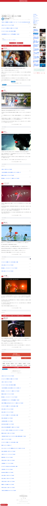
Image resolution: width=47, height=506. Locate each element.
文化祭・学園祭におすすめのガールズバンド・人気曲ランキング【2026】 (15, 404)
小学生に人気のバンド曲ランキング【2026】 (15, 482)
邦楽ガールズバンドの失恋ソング (6, 445)
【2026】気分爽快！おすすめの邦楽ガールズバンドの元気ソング (11, 172)
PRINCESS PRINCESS (6, 49)
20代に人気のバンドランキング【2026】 (15, 266)
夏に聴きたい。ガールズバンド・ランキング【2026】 (15, 269)
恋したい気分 (7, 363)
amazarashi (5, 132)
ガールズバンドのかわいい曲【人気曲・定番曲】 (15, 32)
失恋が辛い (24, 363)
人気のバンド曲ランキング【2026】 (15, 170)
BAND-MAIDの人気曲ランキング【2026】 (15, 425)
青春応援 (4, 363)
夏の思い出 (12, 363)
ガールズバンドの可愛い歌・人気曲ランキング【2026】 (9, 28)
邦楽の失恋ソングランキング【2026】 (15, 458)
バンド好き (28, 363)
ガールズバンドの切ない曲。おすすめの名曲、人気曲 (9, 466)
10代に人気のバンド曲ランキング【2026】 (15, 476)
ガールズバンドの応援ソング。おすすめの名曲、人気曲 (15, 416)
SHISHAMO (4, 365)
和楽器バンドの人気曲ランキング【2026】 (15, 485)
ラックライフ (5, 223)
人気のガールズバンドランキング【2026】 (15, 26)
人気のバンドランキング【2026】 (15, 440)
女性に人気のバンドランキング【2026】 (15, 272)
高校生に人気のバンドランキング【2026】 (15, 176)
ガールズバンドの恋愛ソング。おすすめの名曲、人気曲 (15, 263)
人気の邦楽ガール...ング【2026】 (10, 14)
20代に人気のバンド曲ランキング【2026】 (15, 479)
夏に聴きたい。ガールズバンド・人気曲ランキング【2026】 (10, 178)
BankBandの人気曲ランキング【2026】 (15, 473)
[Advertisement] (23, 8)
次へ (26, 358)
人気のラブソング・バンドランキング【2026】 (15, 455)
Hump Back (8, 365)
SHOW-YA (5, 319)
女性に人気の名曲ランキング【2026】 (15, 419)
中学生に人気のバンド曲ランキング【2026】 (15, 488)
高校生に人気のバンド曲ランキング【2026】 (15, 434)
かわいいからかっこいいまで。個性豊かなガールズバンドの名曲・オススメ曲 (15, 449)
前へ (6, 358)
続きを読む (16, 354)
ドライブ (16, 363)
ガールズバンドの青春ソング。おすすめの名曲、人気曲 (15, 443)
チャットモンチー (13, 365)
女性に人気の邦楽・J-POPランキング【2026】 (15, 452)
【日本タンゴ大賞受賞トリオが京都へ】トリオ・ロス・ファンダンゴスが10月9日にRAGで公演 (15, 23)
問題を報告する (3, 87)
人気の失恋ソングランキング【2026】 (15, 470)
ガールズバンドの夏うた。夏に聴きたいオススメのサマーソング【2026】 (12, 430)
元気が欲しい (20, 363)
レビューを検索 (16, 367)
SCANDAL (5, 91)
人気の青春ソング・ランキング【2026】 (15, 464)
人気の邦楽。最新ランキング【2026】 (15, 422)
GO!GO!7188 (25, 365)
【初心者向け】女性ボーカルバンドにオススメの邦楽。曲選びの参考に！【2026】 (15, 437)
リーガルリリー (6, 184)
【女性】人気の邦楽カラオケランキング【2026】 (15, 491)
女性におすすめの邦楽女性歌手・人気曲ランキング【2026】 (15, 428)
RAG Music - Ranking (3, 14)
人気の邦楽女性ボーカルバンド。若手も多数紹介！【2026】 (15, 35)
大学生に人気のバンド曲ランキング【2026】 (15, 461)
